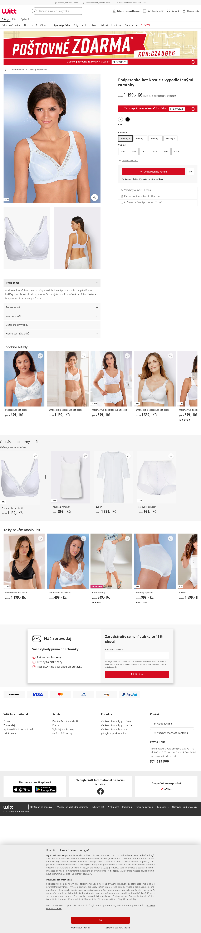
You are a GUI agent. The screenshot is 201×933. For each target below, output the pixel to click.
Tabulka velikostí (130, 160)
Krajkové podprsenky (36, 69)
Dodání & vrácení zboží (65, 721)
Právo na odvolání (144, 807)
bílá (120, 124)
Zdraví (104, 25)
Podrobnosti (13, 307)
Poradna (106, 714)
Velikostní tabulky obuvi (114, 729)
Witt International (16, 714)
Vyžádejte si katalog (63, 729)
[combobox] (64, 11)
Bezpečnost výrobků (17, 324)
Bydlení (25, 19)
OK (100, 920)
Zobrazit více (112, 667)
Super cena (131, 25)
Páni (14, 19)
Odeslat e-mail (169, 724)
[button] (5, 70)
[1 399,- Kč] (113, 477)
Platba (55, 725)
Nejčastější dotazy (62, 733)
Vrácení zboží (13, 316)
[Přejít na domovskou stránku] (9, 11)
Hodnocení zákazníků (17, 333)
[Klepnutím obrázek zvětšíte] (94, 197)
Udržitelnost (10, 733)
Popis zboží (12, 282)
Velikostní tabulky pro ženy (116, 721)
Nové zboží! (30, 25)
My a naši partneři (55, 855)
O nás (7, 721)
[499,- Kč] (24, 379)
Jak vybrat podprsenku (113, 733)
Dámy (5, 19)
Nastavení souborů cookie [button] (184, 807)
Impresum (127, 807)
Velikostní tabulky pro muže (116, 725)
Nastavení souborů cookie (117, 927)
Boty (75, 25)
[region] (100, 889)
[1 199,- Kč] (68, 379)
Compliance (163, 807)
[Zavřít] (197, 832)
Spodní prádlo (62, 25)
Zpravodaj (9, 725)
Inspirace (116, 25)
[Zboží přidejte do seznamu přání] (190, 171)
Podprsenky (18, 69)
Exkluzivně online (11, 25)
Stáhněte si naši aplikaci (34, 782)
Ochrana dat (98, 807)
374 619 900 (159, 761)
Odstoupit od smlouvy (41, 807)
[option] (120, 119)
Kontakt (155, 714)
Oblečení (45, 25)
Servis (56, 714)
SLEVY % (145, 25)
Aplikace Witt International (18, 729)
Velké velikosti (89, 25)
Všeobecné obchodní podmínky (72, 807)
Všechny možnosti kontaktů (172, 733)
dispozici (114, 870)
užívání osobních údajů (142, 855)
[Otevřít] (192, 62)
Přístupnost (113, 807)
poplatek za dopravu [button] (166, 95)
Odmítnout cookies (80, 927)
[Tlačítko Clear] (81, 11)
